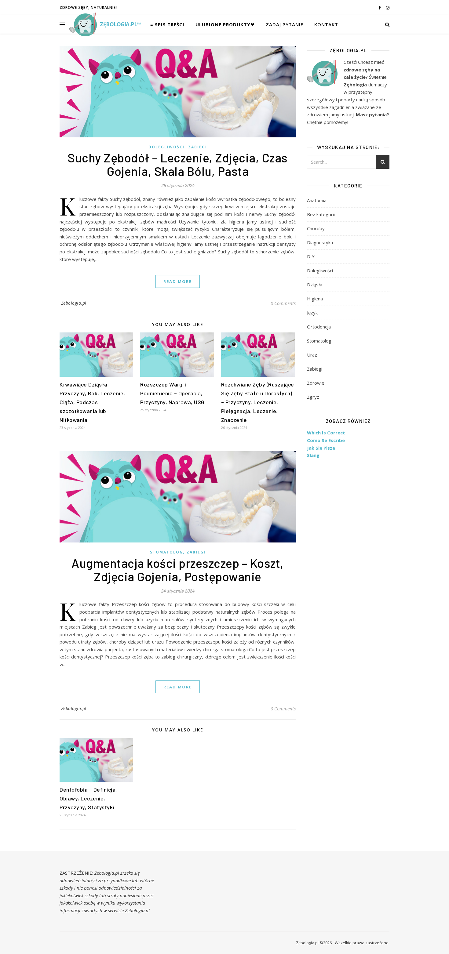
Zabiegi (197, 147)
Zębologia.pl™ (120, 24)
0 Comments (283, 303)
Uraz (312, 355)
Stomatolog (166, 552)
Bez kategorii (321, 214)
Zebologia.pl (73, 303)
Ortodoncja (319, 327)
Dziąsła (314, 284)
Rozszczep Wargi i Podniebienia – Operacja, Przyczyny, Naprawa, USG (172, 393)
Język (312, 313)
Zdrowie (315, 383)
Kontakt (326, 24)
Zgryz (313, 397)
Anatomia (317, 200)
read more (177, 281)
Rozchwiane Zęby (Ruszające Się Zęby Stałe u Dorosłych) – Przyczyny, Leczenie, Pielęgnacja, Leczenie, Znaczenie (257, 402)
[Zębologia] (83, 24)
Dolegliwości (166, 147)
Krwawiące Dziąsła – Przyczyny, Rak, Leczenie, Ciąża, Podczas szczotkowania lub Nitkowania (92, 402)
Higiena (315, 299)
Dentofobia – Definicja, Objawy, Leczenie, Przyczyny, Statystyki (88, 798)
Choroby (316, 228)
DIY (311, 256)
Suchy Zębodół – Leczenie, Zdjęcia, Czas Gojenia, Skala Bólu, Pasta (178, 164)
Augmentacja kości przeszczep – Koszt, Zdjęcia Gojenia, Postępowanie (177, 570)
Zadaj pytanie (284, 24)
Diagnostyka (320, 242)
